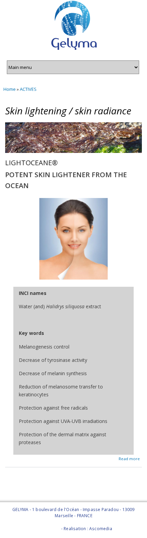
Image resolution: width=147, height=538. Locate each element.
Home (9, 89)
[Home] (73, 26)
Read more (129, 458)
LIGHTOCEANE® (31, 162)
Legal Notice (47, 529)
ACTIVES (28, 89)
